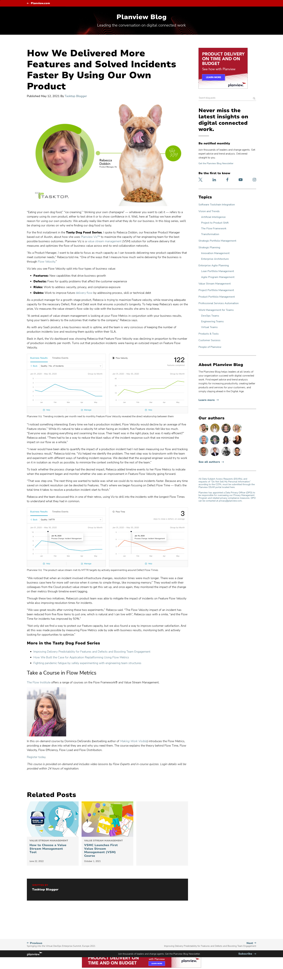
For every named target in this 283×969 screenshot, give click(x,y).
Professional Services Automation (218, 303)
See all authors (209, 462)
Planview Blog (141, 17)
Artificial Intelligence (213, 217)
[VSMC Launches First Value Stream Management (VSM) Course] (107, 819)
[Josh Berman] (215, 456)
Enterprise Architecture (215, 259)
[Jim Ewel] (204, 456)
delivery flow (84, 293)
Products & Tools (208, 333)
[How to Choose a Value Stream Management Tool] (53, 819)
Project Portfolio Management (216, 290)
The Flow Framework (213, 228)
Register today (36, 757)
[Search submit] (254, 98)
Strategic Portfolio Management (217, 240)
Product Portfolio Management (216, 296)
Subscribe (247, 953)
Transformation (210, 234)
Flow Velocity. (47, 262)
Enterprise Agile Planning (213, 265)
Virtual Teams (209, 327)
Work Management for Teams (216, 310)
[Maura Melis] (215, 432)
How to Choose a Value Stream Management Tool (48, 846)
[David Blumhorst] (237, 444)
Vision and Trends (209, 211)
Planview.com (40, 3)
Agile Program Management (218, 277)
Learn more (208, 400)
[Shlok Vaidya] (237, 456)
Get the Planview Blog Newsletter (215, 163)
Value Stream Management (214, 283)
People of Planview (209, 347)
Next (210, 945)
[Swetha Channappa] (226, 444)
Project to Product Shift (215, 222)
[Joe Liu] (215, 444)
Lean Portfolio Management (217, 271)
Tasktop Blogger (76, 96)
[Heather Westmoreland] (226, 432)
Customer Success (209, 340)
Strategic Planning (209, 247)
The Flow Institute (38, 682)
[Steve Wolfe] (204, 444)
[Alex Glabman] (226, 456)
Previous (61, 945)
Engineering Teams (212, 321)
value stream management (104, 241)
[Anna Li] (237, 432)
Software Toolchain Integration (216, 204)
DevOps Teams (210, 315)
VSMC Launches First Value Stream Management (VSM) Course (103, 848)
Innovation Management (215, 253)
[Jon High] (204, 432)
